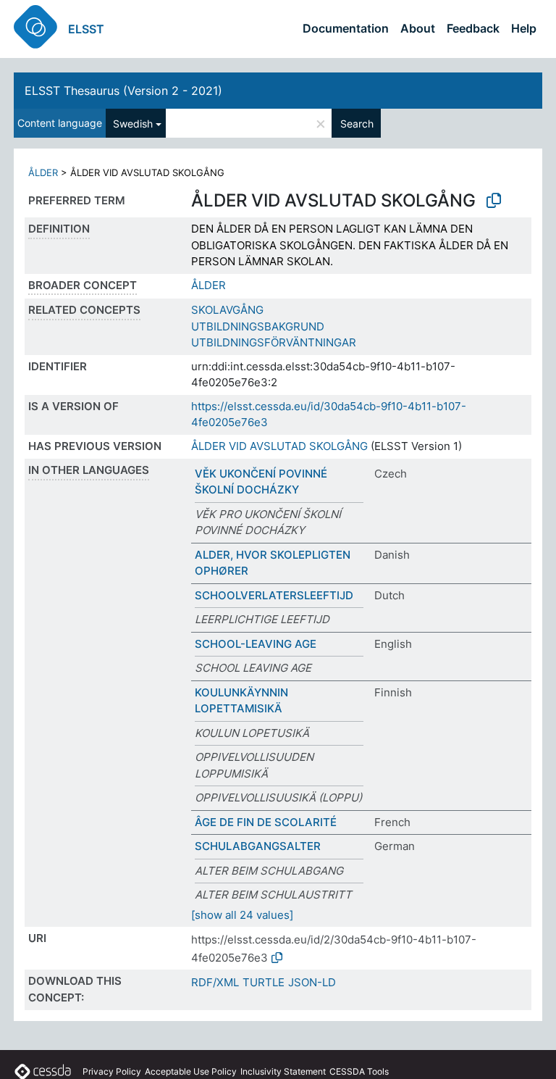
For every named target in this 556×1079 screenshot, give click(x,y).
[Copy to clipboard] (493, 201)
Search (357, 123)
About (417, 28)
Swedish (133, 123)
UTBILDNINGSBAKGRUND (257, 326)
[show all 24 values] (242, 915)
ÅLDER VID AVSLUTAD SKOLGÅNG (279, 446)
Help (523, 28)
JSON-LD (312, 982)
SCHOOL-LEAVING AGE (255, 644)
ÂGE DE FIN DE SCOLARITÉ (266, 822)
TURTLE (264, 982)
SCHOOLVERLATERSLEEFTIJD (274, 595)
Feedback (473, 28)
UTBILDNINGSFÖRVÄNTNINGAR (273, 342)
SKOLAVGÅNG (227, 310)
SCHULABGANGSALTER (258, 846)
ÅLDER (43, 172)
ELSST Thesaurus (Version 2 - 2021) (123, 90)
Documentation (346, 28)
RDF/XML (215, 982)
